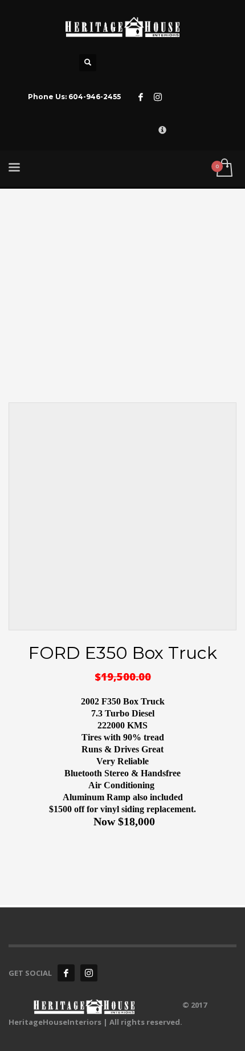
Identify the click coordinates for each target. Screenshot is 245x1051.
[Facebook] (140, 96)
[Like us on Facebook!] (66, 972)
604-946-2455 (94, 96)
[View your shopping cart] (223, 168)
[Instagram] (157, 96)
